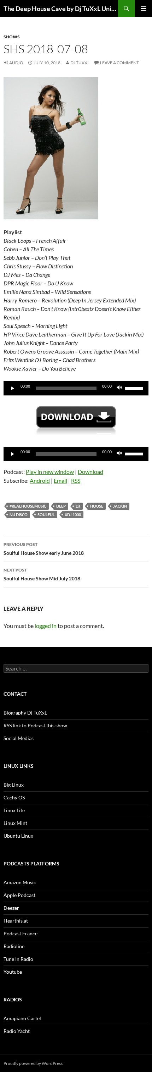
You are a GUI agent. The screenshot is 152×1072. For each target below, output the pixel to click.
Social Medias (19, 738)
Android (40, 480)
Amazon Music (20, 882)
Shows (12, 36)
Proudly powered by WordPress (33, 1063)
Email (60, 480)
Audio (16, 62)
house (96, 506)
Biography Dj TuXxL (25, 713)
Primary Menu (143, 8)
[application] (76, 388)
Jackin (120, 506)
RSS (75, 480)
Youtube (13, 972)
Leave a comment (119, 62)
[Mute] (119, 388)
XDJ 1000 (73, 514)
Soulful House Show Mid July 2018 (42, 574)
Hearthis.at (16, 921)
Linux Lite (14, 810)
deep (61, 506)
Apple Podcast (19, 895)
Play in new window (50, 471)
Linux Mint (15, 823)
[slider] (135, 387)
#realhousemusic (28, 506)
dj (78, 506)
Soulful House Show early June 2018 (44, 549)
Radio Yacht (17, 1031)
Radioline (14, 946)
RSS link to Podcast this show (35, 725)
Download (90, 471)
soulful (46, 514)
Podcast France (20, 933)
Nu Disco (19, 514)
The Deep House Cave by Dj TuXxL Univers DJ (61, 8)
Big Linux (14, 785)
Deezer (11, 908)
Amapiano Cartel (22, 1018)
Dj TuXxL (79, 62)
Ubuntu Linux (18, 836)
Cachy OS (14, 797)
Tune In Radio (18, 959)
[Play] (12, 388)
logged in (46, 625)
